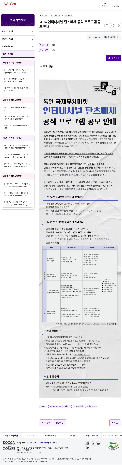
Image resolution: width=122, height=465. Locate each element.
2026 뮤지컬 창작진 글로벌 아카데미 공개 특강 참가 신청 (16, 80)
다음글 (58, 422)
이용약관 (30, 435)
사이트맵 (71, 435)
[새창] (113, 443)
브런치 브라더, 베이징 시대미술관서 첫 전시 (16, 109)
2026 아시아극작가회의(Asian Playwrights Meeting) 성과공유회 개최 (16, 71)
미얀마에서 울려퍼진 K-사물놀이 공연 (15, 126)
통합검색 (105, 6)
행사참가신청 (7, 31)
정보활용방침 (51, 435)
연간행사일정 (7, 39)
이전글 (47, 422)
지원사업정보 (7, 54)
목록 (113, 422)
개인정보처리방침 (10, 435)
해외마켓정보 (7, 46)
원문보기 (111, 58)
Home (44, 16)
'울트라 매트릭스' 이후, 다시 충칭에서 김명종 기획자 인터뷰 (16, 118)
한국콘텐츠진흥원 (91, 435)
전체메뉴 (116, 6)
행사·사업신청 (55, 16)
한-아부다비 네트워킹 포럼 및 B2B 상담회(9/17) (16, 89)
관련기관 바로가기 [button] (110, 435)
